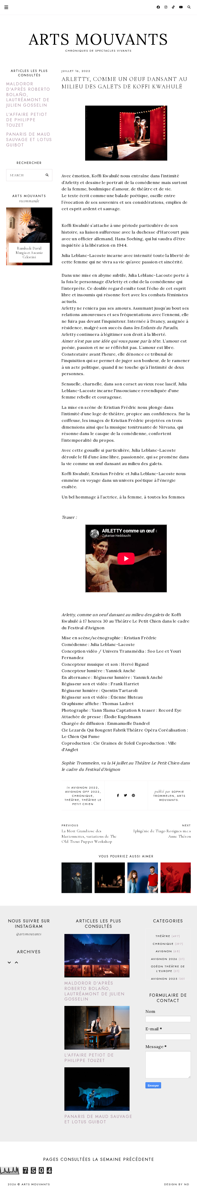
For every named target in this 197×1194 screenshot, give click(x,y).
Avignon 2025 (167, 979)
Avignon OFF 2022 (82, 792)
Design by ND (176, 1184)
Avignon (167, 951)
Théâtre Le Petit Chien (87, 802)
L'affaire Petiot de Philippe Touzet (26, 120)
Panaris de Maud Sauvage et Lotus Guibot (29, 139)
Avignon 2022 (84, 787)
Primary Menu (4, 7)
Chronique (82, 796)
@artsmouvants (28, 934)
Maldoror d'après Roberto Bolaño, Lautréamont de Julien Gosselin (28, 94)
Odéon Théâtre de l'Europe (168, 968)
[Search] (47, 175)
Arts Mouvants (99, 39)
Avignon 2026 (167, 959)
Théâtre (72, 800)
